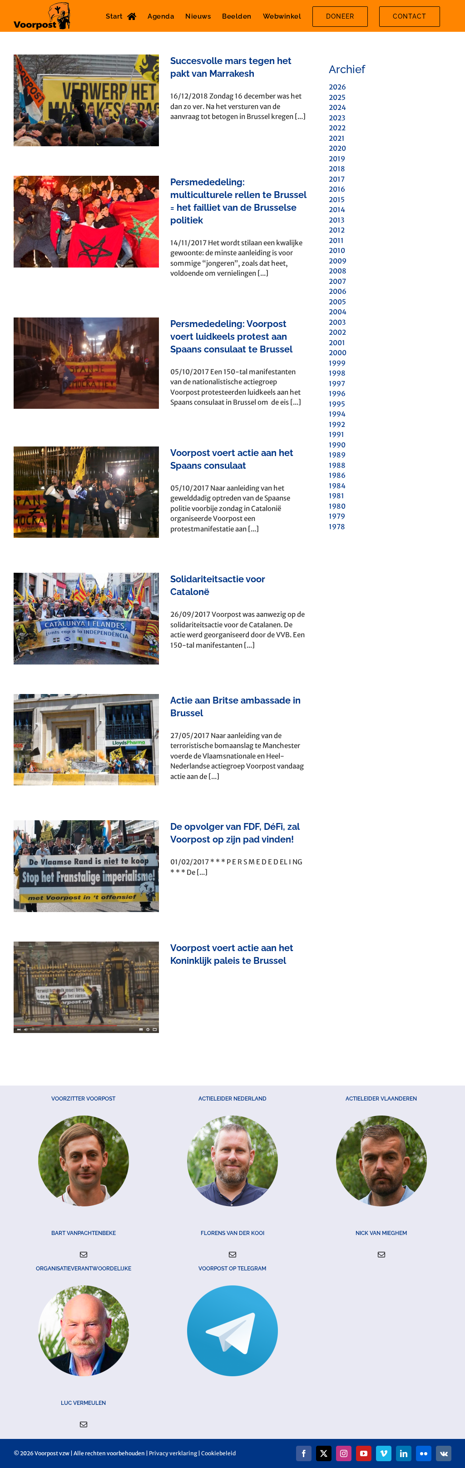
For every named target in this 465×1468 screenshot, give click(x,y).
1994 (337, 414)
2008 (337, 271)
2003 (337, 322)
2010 (337, 250)
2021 (337, 138)
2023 (337, 118)
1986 (337, 475)
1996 (337, 393)
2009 (337, 261)
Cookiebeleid (218, 1453)
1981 (336, 495)
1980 (337, 506)
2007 (337, 281)
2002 (337, 332)
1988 (337, 465)
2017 (337, 179)
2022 (337, 128)
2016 (337, 189)
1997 (337, 383)
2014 (337, 209)
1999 (337, 363)
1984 (337, 485)
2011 (336, 240)
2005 (337, 302)
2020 (337, 148)
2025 (337, 97)
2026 (337, 87)
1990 (337, 445)
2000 (337, 352)
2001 (337, 342)
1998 (337, 373)
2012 (337, 230)
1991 (336, 434)
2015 (337, 199)
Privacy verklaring (173, 1453)
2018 (337, 168)
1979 (337, 516)
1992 (337, 424)
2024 (337, 107)
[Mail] (83, 1254)
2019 (337, 158)
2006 (337, 291)
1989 (337, 455)
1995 (337, 404)
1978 (337, 526)
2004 (337, 311)
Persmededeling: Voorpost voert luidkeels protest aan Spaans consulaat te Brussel (231, 336)
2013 (336, 220)
